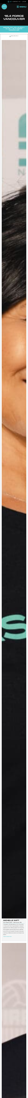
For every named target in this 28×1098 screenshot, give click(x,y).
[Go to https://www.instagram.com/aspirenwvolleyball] (8, 1)
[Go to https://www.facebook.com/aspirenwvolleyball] (11, 1)
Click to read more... (7, 936)
